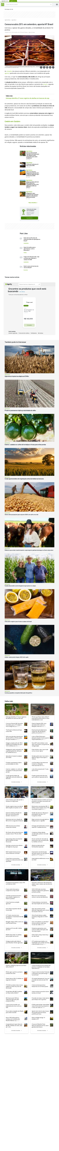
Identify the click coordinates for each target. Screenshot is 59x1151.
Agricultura (14, 19)
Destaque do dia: (9, 9)
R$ (25, 319)
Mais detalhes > (33, 202)
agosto (7, 73)
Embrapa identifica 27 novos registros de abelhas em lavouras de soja (27, 98)
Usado (25, 308)
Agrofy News (7, 19)
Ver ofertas (22, 291)
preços (45, 84)
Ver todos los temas (15, 782)
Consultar (29, 325)
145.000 (30, 319)
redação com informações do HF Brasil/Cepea (16, 32)
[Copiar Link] (53, 67)
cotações (9, 71)
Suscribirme (29, 218)
